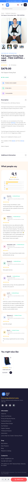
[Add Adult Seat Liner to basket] (10, 372)
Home (2, 13)
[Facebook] (2, 405)
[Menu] (2, 4)
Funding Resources (6, 421)
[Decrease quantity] (2, 479)
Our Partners (4, 426)
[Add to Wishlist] (25, 77)
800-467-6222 (7, 461)
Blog (2, 448)
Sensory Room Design (7, 423)
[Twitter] (10, 405)
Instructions (4, 433)
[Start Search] (3, 8)
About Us (3, 413)
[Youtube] (13, 405)
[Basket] (25, 4)
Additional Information (8, 155)
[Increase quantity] (8, 479)
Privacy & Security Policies (8, 418)
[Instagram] (6, 405)
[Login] (21, 4)
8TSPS (13, 141)
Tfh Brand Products (6, 431)
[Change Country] (18, 4)
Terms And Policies (6, 416)
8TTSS (22, 141)
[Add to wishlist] (10, 357)
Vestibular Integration (10, 13)
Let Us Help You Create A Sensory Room (11, 436)
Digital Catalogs (5, 428)
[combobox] (15, 8)
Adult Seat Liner (6, 369)
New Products (5, 446)
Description (4, 100)
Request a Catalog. (6, 451)
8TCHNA (13, 122)
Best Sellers (4, 443)
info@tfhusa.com (9, 458)
